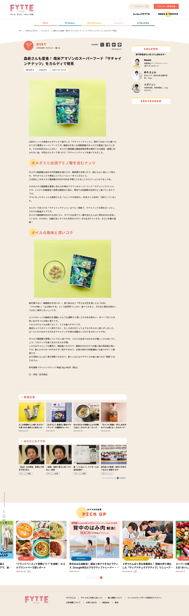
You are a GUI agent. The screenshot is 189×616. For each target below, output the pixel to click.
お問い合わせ (91, 602)
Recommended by (109, 478)
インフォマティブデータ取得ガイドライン (145, 597)
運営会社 (105, 602)
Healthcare (94, 23)
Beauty (118, 23)
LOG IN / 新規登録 (166, 6)
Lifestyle (143, 23)
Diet (45, 23)
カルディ (43, 70)
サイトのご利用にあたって (91, 597)
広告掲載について (73, 602)
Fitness (70, 23)
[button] (88, 577)
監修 (116, 602)
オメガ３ (30, 70)
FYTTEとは (70, 597)
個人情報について (115, 597)
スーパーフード (60, 70)
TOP (20, 31)
